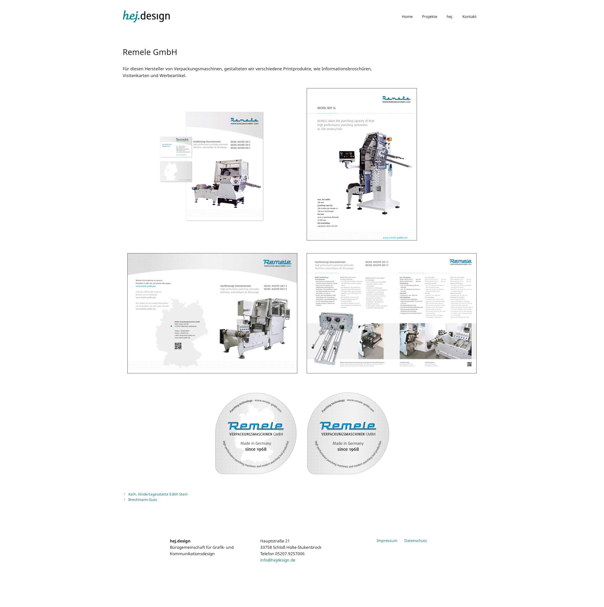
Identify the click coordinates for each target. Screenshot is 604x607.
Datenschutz (415, 540)
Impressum (387, 540)
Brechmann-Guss (142, 499)
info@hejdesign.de (277, 560)
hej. (450, 16)
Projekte (429, 16)
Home (407, 16)
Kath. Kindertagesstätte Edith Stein (158, 494)
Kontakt (469, 16)
